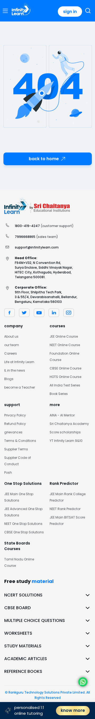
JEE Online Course (64, 336)
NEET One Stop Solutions (23, 523)
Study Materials (22, 646)
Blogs (8, 379)
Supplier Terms (16, 449)
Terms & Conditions (20, 440)
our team (11, 345)
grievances (13, 432)
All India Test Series (65, 385)
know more (73, 710)
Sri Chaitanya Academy (69, 423)
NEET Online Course (65, 345)
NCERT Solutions (23, 595)
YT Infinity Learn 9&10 (66, 440)
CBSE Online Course (65, 368)
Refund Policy (15, 423)
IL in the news (14, 370)
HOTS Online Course (65, 376)
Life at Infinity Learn (19, 362)
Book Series (59, 393)
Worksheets (18, 633)
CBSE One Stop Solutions (24, 532)
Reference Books (23, 671)
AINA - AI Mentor (62, 415)
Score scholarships (65, 432)
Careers (10, 353)
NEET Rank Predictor (65, 509)
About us (11, 336)
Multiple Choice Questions (34, 620)
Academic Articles (25, 659)
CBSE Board (17, 608)
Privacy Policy (15, 415)
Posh (8, 472)
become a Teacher (19, 387)
